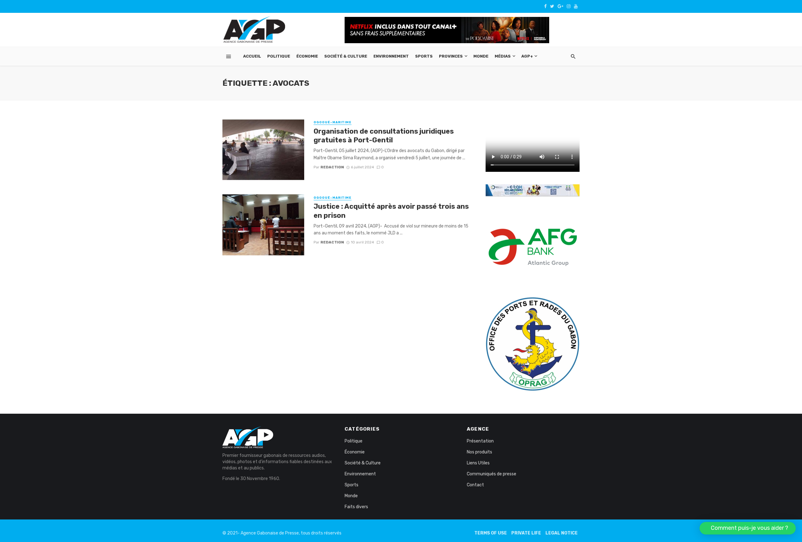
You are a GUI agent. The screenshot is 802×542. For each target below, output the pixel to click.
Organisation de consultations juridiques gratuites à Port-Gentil (384, 135)
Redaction (332, 167)
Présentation (480, 441)
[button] (748, 528)
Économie (307, 56)
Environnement (391, 56)
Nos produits (479, 452)
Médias (503, 56)
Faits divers (356, 506)
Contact (475, 485)
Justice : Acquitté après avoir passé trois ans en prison (391, 210)
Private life (526, 533)
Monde (480, 56)
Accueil (252, 56)
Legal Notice (561, 533)
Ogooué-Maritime (333, 122)
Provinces (451, 56)
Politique (278, 56)
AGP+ (527, 56)
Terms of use (490, 533)
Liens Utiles (478, 463)
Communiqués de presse (491, 474)
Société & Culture (345, 56)
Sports (424, 56)
